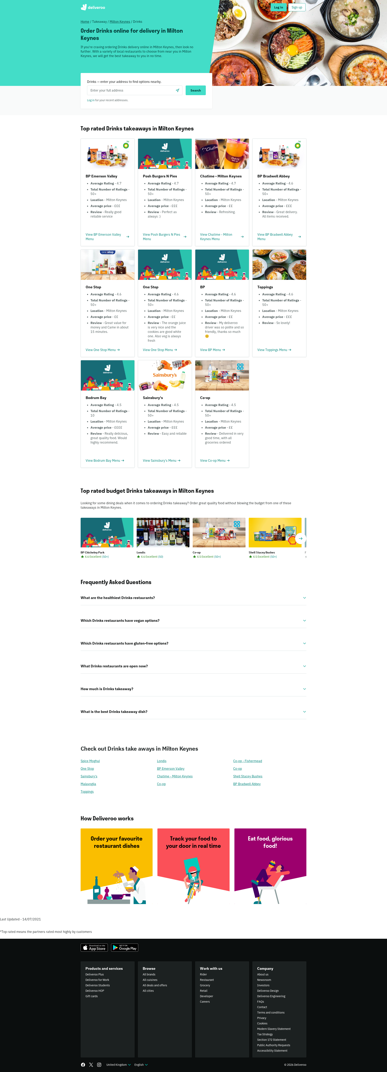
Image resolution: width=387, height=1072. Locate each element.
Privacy (261, 1018)
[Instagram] (99, 1064)
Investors (263, 985)
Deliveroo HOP (94, 991)
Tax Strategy (265, 1034)
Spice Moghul (90, 761)
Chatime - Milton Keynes (175, 776)
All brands (149, 974)
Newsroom (264, 980)
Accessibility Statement (272, 1050)
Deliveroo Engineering (271, 996)
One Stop (87, 769)
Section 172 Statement (271, 1040)
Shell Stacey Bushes (247, 776)
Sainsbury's (89, 776)
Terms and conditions (271, 1012)
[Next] (300, 538)
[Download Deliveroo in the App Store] (94, 948)
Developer (206, 996)
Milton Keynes (120, 22)
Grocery (205, 985)
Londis (161, 761)
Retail (203, 991)
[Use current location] (177, 90)
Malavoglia (88, 784)
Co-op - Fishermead (247, 761)
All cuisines (150, 980)
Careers (205, 1001)
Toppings (87, 792)
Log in (91, 100)
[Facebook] (83, 1064)
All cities (148, 991)
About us (262, 974)
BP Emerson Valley (170, 769)
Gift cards (91, 996)
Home (85, 22)
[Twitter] (91, 1064)
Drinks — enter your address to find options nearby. (124, 82)
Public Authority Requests (273, 1045)
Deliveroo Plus (94, 974)
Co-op (237, 769)
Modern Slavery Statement (274, 1029)
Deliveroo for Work (97, 980)
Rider (203, 974)
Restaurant (207, 980)
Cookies (262, 1023)
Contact (262, 1007)
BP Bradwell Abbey (247, 784)
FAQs (260, 1001)
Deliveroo (93, 7)
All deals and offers (155, 985)
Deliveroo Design (268, 991)
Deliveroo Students (97, 985)
